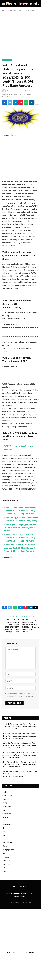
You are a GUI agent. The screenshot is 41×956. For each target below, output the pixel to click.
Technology (6, 864)
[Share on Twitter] (10, 102)
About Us (23, 887)
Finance (5, 810)
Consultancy (7, 795)
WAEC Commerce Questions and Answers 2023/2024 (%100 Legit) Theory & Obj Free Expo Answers (19, 538)
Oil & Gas (5, 857)
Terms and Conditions (26, 952)
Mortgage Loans (8, 850)
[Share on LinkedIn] (31, 102)
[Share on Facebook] (4, 102)
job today (7, 60)
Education (6, 799)
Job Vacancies (7, 839)
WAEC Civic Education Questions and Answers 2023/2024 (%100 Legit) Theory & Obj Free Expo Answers (20, 548)
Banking (5, 792)
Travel (4, 868)
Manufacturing (8, 842)
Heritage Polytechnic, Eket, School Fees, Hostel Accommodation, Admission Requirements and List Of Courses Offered (20, 755)
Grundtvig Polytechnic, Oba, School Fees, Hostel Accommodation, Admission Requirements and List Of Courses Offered (20, 726)
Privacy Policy (20, 896)
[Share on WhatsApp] (26, 102)
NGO (4, 853)
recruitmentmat (14, 91)
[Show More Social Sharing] (36, 102)
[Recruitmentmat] (21, 3)
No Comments (26, 94)
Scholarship (6, 860)
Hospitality (6, 817)
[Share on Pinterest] (20, 102)
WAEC (4, 871)
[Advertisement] (20, 33)
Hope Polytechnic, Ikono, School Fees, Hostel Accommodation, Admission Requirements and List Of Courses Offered (19, 764)
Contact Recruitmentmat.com (19, 893)
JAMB (4, 832)
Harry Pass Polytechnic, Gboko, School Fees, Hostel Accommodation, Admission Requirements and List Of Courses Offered (20, 736)
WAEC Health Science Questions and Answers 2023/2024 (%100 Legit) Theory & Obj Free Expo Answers (20, 511)
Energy (5, 803)
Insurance (6, 821)
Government (6, 814)
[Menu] (3, 3)
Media (4, 846)
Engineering (6, 806)
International (7, 824)
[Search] (37, 3)
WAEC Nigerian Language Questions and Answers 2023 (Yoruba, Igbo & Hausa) (20, 528)
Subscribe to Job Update (19, 890)
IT (3, 828)
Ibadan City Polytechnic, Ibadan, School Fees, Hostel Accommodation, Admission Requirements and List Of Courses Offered (20, 745)
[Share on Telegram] (15, 102)
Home (14, 887)
